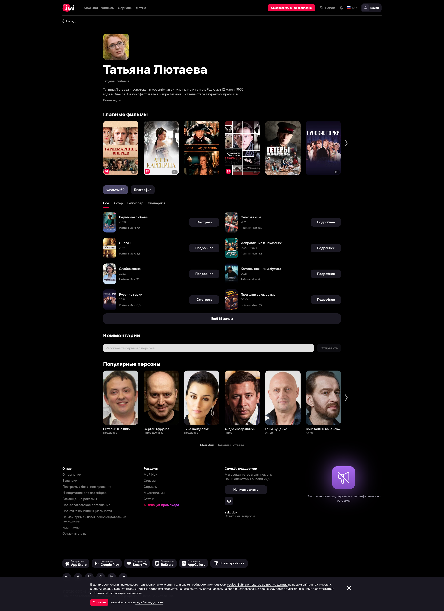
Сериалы (150, 487)
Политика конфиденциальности (87, 511)
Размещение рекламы (79, 499)
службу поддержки (149, 602)
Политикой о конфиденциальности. (117, 593)
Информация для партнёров (84, 493)
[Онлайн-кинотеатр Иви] (69, 8)
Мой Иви (150, 474)
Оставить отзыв (74, 533)
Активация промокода (161, 505)
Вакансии (69, 480)
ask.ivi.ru (231, 512)
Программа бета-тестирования (86, 487)
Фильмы (150, 480)
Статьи (149, 499)
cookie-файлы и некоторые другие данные (257, 584)
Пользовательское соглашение (86, 505)
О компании (71, 474)
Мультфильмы (154, 493)
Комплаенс (71, 527)
